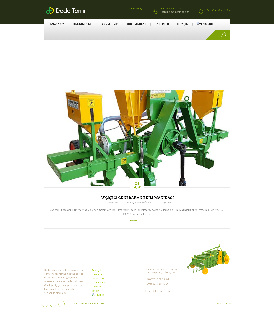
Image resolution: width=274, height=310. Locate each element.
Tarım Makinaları (144, 202)
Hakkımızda (82, 24)
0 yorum (166, 202)
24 (137, 185)
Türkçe (208, 24)
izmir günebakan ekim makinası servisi (141, 59)
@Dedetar (112, 202)
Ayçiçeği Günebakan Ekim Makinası (137, 197)
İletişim (183, 24)
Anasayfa (57, 24)
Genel (130, 202)
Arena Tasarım (224, 303)
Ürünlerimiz (108, 24)
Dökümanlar (136, 24)
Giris (114, 59)
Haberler (162, 24)
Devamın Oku (136, 220)
